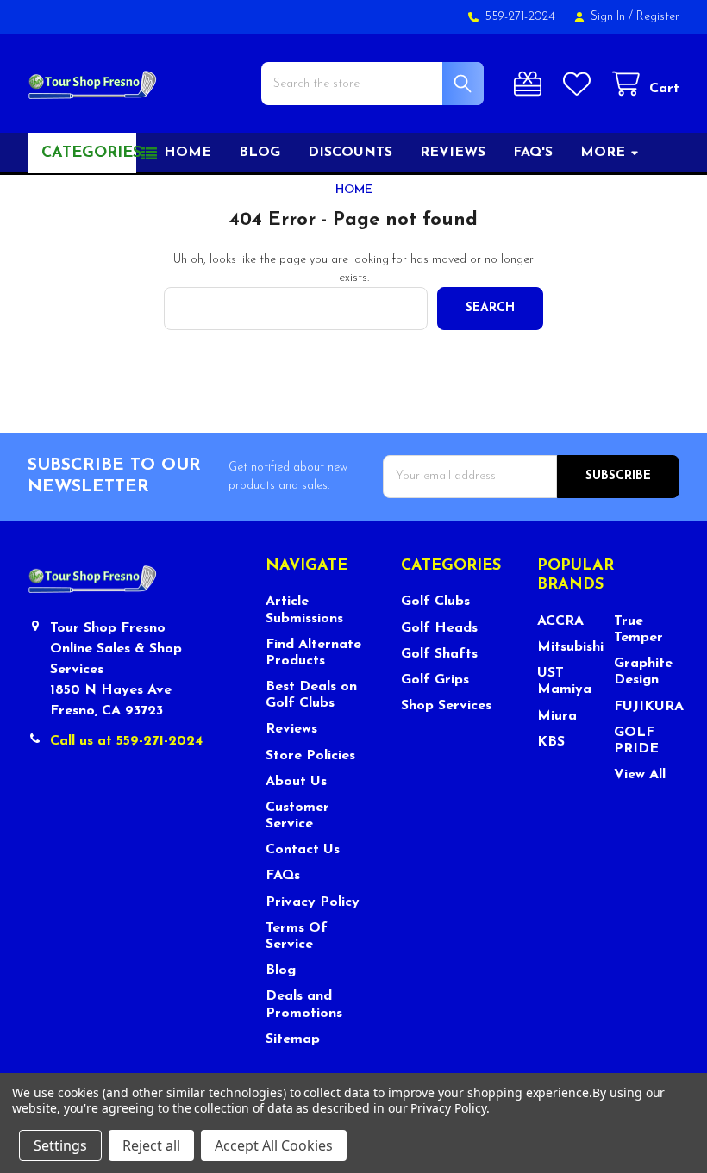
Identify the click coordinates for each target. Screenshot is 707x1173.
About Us (296, 782)
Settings (60, 1145)
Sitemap (293, 1039)
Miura (557, 716)
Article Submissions (304, 610)
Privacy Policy (313, 902)
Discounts (350, 152)
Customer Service (297, 816)
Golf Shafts (439, 654)
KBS (551, 742)
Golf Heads (439, 628)
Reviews (452, 152)
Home (187, 152)
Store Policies (310, 756)
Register (657, 16)
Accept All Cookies (274, 1145)
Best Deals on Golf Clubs (311, 695)
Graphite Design (643, 672)
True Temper (638, 630)
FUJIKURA (646, 707)
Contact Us (303, 850)
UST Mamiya (564, 681)
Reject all (151, 1145)
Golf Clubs (435, 601)
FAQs (283, 876)
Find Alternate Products (313, 653)
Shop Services (446, 706)
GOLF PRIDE (636, 741)
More (602, 152)
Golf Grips (435, 680)
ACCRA (560, 621)
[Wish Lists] (580, 84)
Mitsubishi (570, 647)
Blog (259, 152)
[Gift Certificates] (531, 84)
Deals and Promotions (304, 1004)
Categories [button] (88, 153)
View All (640, 775)
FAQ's (533, 152)
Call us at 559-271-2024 (126, 741)
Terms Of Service (297, 936)
